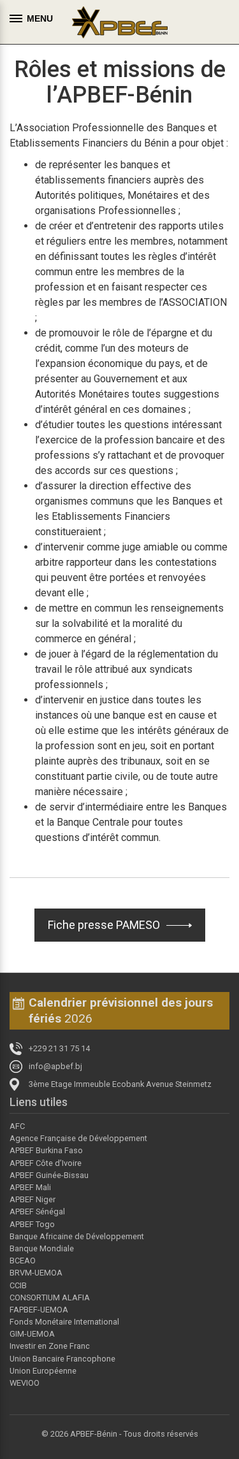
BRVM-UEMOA (36, 1272)
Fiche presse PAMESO (104, 924)
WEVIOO (25, 1383)
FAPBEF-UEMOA (39, 1309)
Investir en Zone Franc (50, 1346)
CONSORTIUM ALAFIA (50, 1297)
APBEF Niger (32, 1199)
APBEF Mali (30, 1187)
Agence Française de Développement (78, 1138)
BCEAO (23, 1260)
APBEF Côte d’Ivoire (46, 1163)
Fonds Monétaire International (64, 1321)
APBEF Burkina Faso (46, 1150)
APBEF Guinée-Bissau (49, 1175)
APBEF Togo (32, 1224)
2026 (121, 1010)
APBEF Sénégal (37, 1211)
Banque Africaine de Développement (77, 1236)
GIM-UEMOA (32, 1334)
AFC (17, 1126)
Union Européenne (43, 1371)
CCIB (18, 1285)
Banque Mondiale (42, 1248)
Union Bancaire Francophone (62, 1358)
